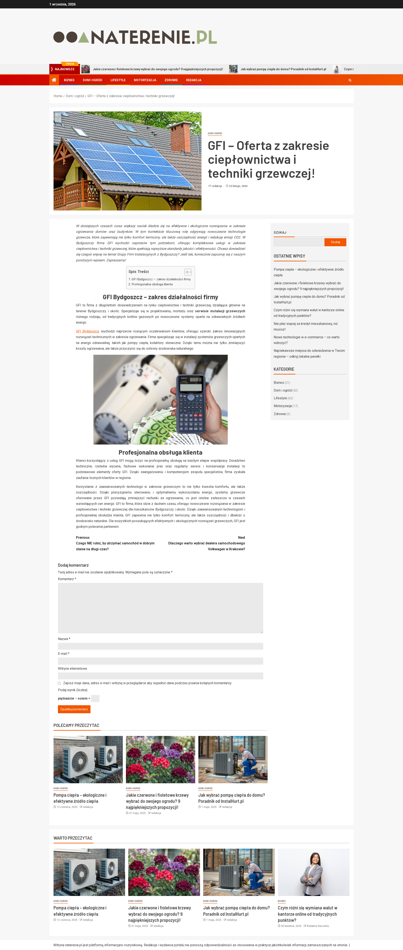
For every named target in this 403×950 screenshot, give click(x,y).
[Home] (54, 80)
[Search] (350, 80)
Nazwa (64, 639)
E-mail (63, 654)
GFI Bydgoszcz (87, 331)
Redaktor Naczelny (318, 926)
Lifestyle (118, 80)
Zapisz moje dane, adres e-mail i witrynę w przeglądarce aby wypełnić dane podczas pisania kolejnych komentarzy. (147, 683)
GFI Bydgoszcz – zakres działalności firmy (161, 279)
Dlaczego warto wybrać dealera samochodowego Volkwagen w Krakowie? (206, 543)
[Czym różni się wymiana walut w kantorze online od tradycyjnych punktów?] (313, 872)
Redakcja (193, 80)
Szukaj (280, 232)
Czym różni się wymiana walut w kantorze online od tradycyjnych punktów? (307, 914)
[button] (186, 273)
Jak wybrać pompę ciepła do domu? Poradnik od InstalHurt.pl (250, 69)
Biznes (69, 80)
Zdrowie (171, 80)
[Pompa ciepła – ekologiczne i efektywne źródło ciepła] (88, 759)
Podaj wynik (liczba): (73, 690)
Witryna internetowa (72, 669)
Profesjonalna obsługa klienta (152, 284)
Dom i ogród (92, 80)
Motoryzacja (145, 80)
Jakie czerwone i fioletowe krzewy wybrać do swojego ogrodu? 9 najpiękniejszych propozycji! (124, 69)
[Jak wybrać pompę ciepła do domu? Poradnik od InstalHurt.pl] (233, 759)
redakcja (217, 186)
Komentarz (67, 579)
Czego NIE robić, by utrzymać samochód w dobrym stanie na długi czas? (115, 543)
